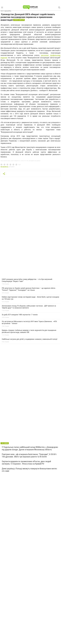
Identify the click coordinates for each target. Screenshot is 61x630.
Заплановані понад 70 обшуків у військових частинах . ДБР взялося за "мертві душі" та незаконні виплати (29, 307)
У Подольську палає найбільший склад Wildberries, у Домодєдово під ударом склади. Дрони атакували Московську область (30, 448)
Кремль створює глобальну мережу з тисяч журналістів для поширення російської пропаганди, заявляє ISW (29, 331)
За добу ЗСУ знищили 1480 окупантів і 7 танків (19, 315)
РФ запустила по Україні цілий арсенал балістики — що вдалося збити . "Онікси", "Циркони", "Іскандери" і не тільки (29, 289)
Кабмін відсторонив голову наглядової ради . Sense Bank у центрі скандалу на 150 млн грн (30, 298)
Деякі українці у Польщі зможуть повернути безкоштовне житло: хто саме (29, 469)
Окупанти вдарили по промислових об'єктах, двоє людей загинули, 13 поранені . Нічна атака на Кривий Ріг (26, 462)
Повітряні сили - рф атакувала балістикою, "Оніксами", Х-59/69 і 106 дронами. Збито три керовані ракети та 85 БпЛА (29, 455)
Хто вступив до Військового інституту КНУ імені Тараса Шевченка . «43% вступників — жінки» (29, 322)
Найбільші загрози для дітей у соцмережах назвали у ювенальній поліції (29, 339)
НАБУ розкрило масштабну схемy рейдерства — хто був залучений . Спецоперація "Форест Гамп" (27, 280)
